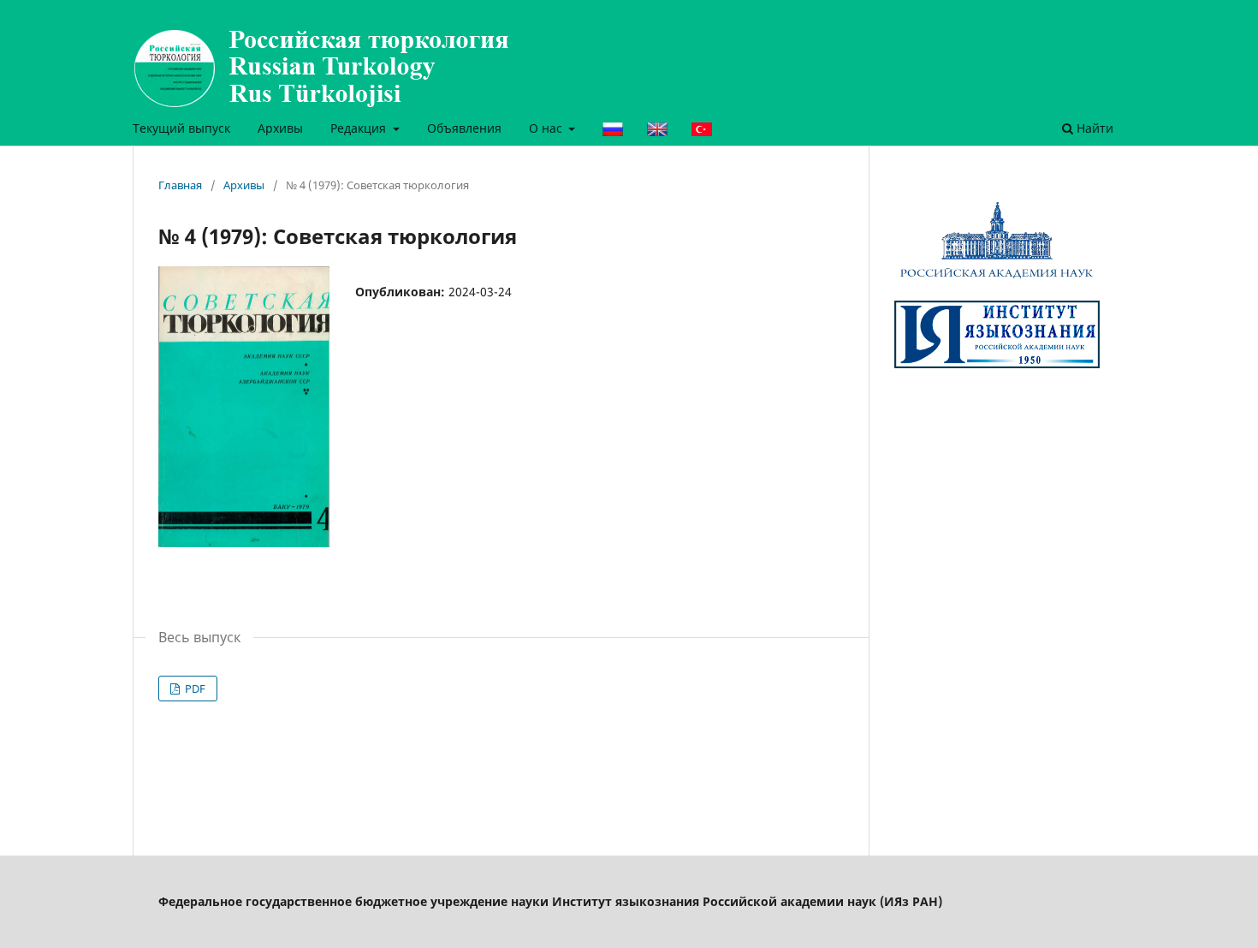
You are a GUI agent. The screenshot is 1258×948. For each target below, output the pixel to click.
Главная (180, 185)
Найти (1093, 128)
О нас (547, 128)
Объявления (464, 128)
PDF (193, 688)
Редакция (359, 128)
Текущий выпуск (181, 128)
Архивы (280, 128)
